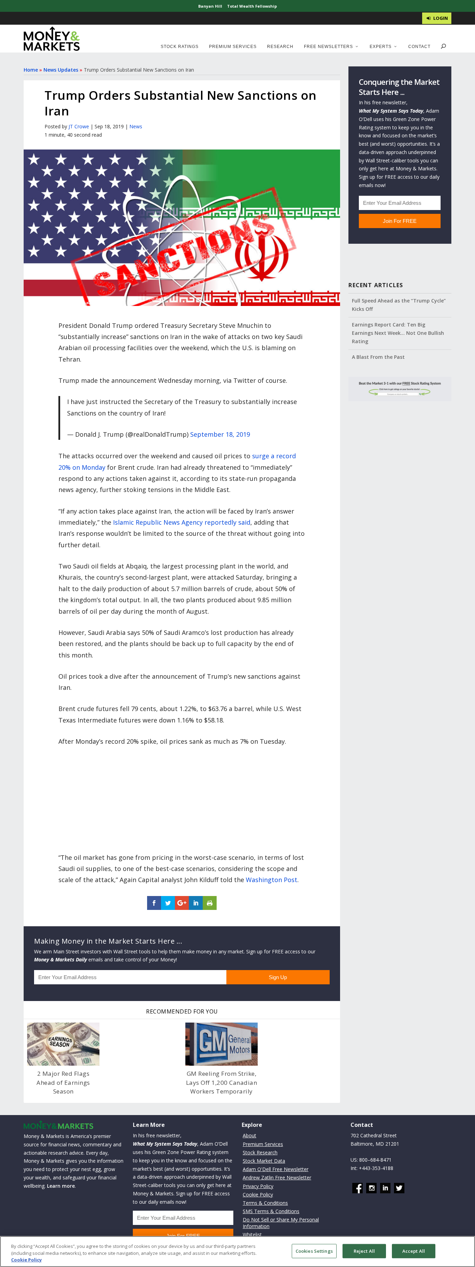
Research (280, 46)
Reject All (364, 1251)
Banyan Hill (210, 6)
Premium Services (233, 46)
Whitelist (252, 1234)
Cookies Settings (314, 1251)
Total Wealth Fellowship (252, 6)
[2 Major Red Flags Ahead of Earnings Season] (63, 1044)
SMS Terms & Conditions (271, 1211)
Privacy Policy (258, 1186)
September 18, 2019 (220, 434)
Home (31, 69)
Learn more (61, 1186)
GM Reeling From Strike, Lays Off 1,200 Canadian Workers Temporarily (221, 1082)
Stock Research (260, 1152)
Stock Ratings (180, 46)
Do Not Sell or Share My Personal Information (281, 1222)
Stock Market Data (264, 1160)
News (135, 126)
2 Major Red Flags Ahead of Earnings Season (63, 1082)
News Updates (60, 69)
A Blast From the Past (378, 357)
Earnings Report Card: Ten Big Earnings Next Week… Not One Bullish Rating (398, 333)
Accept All (413, 1251)
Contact (419, 46)
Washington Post (271, 879)
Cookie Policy (258, 1194)
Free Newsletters (328, 46)
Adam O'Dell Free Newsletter (275, 1169)
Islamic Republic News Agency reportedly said (181, 522)
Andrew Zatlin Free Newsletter (277, 1177)
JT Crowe (79, 126)
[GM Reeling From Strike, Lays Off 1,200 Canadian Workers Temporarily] (221, 1044)
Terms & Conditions (265, 1203)
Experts (381, 46)
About (249, 1135)
